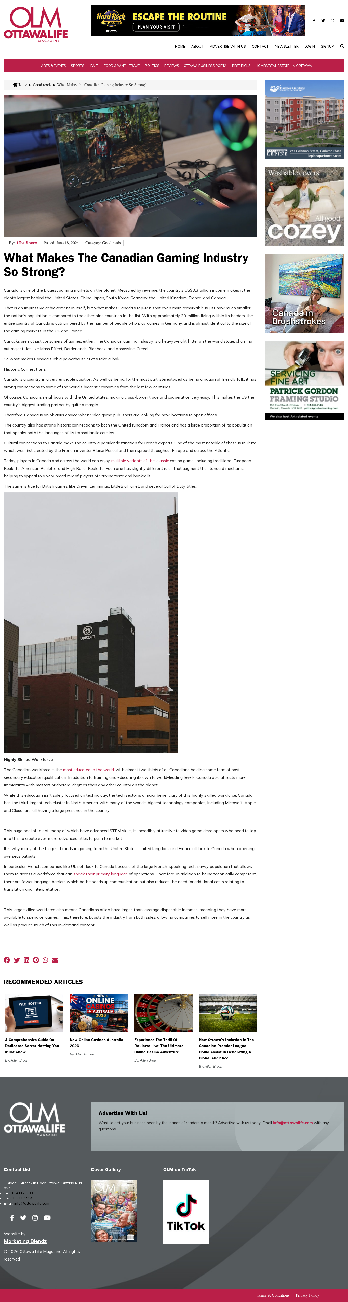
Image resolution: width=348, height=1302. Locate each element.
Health (94, 66)
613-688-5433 (21, 1193)
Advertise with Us (228, 46)
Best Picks (241, 66)
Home (180, 46)
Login (310, 46)
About (197, 46)
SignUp (327, 46)
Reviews (171, 66)
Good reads (42, 84)
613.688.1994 (21, 1198)
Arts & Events (53, 66)
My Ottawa (302, 66)
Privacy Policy (307, 1295)
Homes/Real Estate (272, 66)
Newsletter (287, 46)
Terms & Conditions (273, 1295)
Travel (135, 66)
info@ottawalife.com (293, 1122)
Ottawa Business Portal (206, 66)
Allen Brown (26, 242)
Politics (152, 66)
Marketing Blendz (25, 1241)
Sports (77, 66)
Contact (260, 46)
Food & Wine (115, 66)
